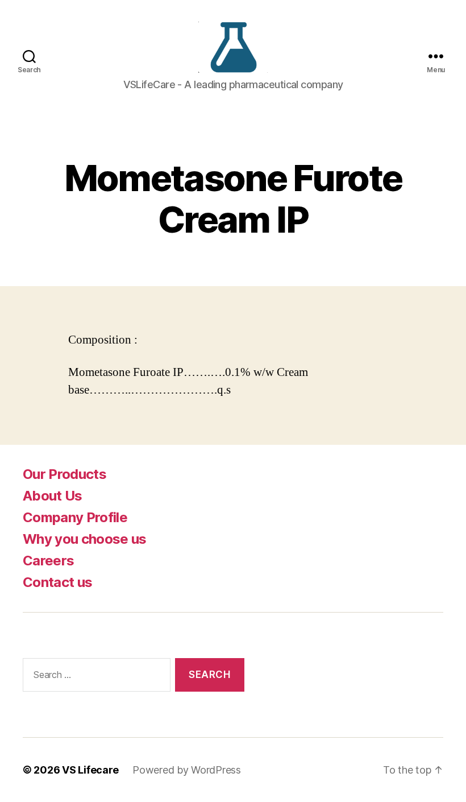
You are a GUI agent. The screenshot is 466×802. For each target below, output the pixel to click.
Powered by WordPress (186, 770)
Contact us (57, 582)
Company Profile (75, 517)
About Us (52, 495)
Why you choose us (85, 539)
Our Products (64, 474)
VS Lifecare (90, 770)
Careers (48, 560)
